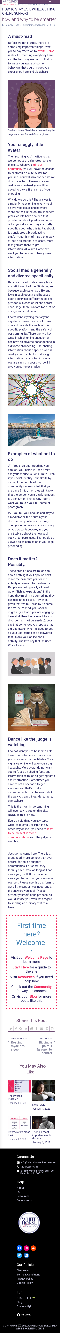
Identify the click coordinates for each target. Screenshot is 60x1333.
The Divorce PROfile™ (15, 1097)
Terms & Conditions (28, 1274)
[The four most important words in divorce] (43, 1122)
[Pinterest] (20, 1028)
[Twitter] (11, 1028)
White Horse (46, 51)
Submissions (24, 1200)
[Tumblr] (36, 1028)
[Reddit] (31, 1028)
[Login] (50, 2)
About (20, 1187)
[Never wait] (43, 1090)
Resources (23, 1196)
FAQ (19, 1191)
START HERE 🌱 (26, 1298)
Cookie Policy (25, 1282)
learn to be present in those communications (30, 833)
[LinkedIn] (25, 1028)
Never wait (38, 1104)
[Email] (41, 1028)
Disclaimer (23, 1270)
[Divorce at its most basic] (19, 1122)
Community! (24, 1306)
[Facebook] (16, 1028)
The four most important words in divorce (43, 1135)
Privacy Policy (25, 1278)
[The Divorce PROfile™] (19, 1086)
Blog (19, 1302)
